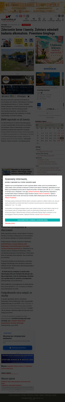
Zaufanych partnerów (33, 191)
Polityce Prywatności (44, 193)
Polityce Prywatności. (44, 214)
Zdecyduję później (10, 223)
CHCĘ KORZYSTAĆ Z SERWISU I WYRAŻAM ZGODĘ (32, 220)
